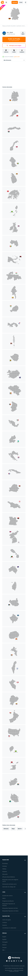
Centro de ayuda (6, 921)
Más (3, 951)
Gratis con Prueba (14, 39)
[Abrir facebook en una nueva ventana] (6, 962)
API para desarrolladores (8, 876)
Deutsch (4, 946)
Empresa (4, 870)
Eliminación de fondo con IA (9, 883)
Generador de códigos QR (8, 886)
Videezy (4, 868)
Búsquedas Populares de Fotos (10, 907)
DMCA (3, 897)
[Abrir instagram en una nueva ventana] (8, 962)
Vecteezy (4, 865)
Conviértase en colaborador (9, 929)
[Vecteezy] (2, 2)
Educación (5, 873)
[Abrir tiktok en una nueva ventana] (15, 962)
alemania (6, 828)
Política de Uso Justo (13, 972)
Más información (7, 59)
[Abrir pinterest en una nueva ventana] (13, 962)
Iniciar (20, 2)
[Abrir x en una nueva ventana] (18, 962)
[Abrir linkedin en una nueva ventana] (11, 962)
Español (4, 940)
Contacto (4, 923)
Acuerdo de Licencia (7, 895)
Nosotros (4, 926)
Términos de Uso (8, 971)
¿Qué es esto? (17, 56)
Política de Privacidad (18, 971)
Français (4, 948)
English (4, 937)
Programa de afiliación (8, 900)
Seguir (23, 34)
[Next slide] (22, 828)
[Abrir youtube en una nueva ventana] (20, 962)
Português (5, 943)
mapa (13, 828)
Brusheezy (5, 862)
